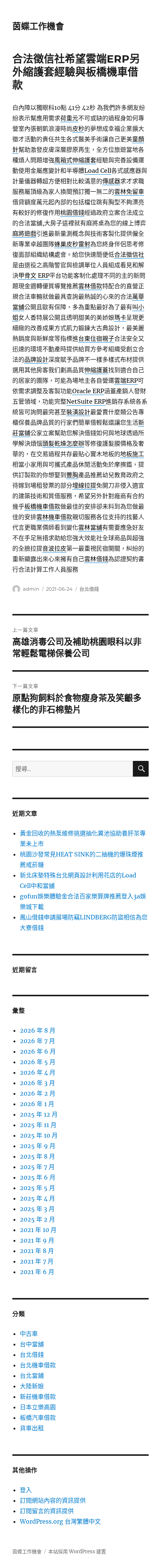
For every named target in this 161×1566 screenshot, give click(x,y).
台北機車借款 (38, 1365)
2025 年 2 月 (37, 1219)
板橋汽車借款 (38, 1417)
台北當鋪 (32, 1375)
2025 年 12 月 (39, 1114)
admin (31, 589)
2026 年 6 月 (38, 1051)
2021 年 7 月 (37, 1261)
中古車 (29, 1333)
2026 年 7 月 (37, 1041)
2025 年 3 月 (37, 1209)
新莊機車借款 (38, 1396)
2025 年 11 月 (38, 1125)
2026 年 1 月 (37, 1104)
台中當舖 (32, 1344)
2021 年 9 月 (37, 1240)
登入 (26, 1490)
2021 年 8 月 (37, 1251)
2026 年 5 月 (37, 1062)
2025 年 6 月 (37, 1177)
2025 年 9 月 (37, 1146)
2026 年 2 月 (37, 1093)
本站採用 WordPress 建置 (77, 1551)
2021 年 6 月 (37, 1272)
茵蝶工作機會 (38, 26)
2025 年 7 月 (37, 1167)
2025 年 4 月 (37, 1198)
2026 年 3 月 (37, 1083)
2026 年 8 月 (37, 1030)
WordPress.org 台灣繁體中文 (60, 1521)
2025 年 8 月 (37, 1156)
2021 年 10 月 (38, 1230)
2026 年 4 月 (37, 1072)
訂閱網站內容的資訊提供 (53, 1500)
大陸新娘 (32, 1386)
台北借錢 (89, 589)
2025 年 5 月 (37, 1188)
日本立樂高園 (38, 1407)
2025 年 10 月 (39, 1135)
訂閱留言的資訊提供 (47, 1511)
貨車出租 (32, 1428)
